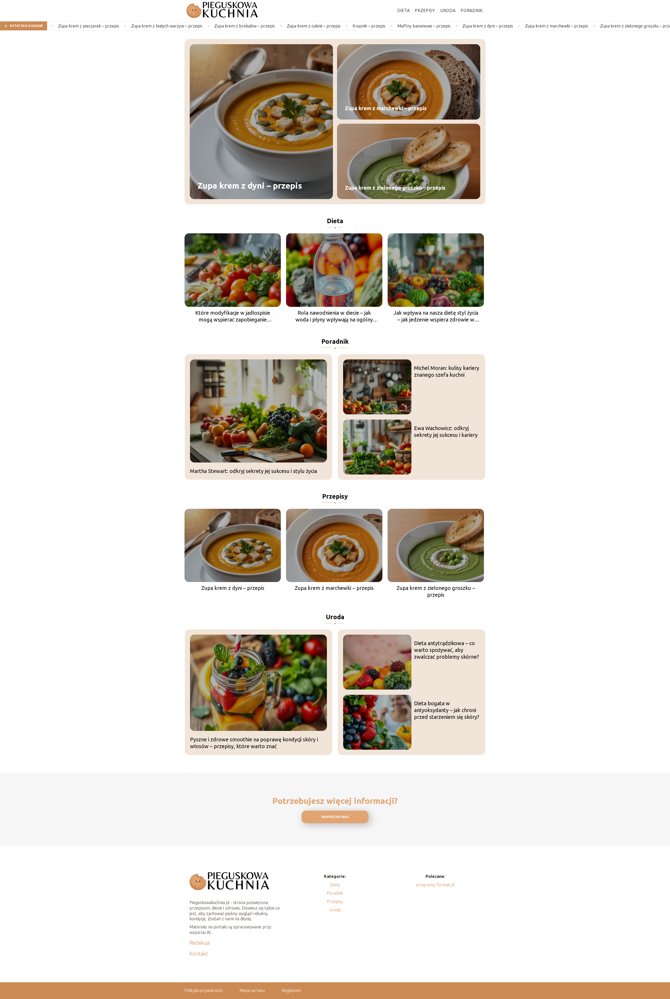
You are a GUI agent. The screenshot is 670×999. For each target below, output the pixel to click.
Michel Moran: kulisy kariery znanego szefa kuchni (446, 371)
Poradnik (472, 10)
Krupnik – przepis (325, 26)
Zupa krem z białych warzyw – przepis (123, 26)
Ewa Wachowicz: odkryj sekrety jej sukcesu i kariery (446, 431)
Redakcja (199, 943)
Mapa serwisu (252, 990)
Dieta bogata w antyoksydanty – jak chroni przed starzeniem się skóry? (446, 710)
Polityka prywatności (204, 990)
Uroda (448, 10)
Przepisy (425, 10)
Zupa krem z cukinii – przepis (270, 26)
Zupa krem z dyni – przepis (444, 26)
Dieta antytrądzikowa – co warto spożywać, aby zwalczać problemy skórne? (446, 650)
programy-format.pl (435, 884)
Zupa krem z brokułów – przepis (201, 26)
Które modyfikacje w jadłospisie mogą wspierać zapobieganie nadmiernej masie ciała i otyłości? (232, 316)
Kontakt (198, 954)
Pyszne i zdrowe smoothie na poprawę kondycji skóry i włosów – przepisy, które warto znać (254, 742)
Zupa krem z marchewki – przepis (513, 26)
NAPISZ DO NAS (335, 817)
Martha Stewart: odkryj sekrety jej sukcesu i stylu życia (253, 471)
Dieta (403, 10)
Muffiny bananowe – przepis (380, 26)
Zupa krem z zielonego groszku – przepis (595, 26)
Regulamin (291, 990)
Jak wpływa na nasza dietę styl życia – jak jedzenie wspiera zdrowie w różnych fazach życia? (436, 316)
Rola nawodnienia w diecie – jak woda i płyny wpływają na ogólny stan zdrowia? (334, 316)
